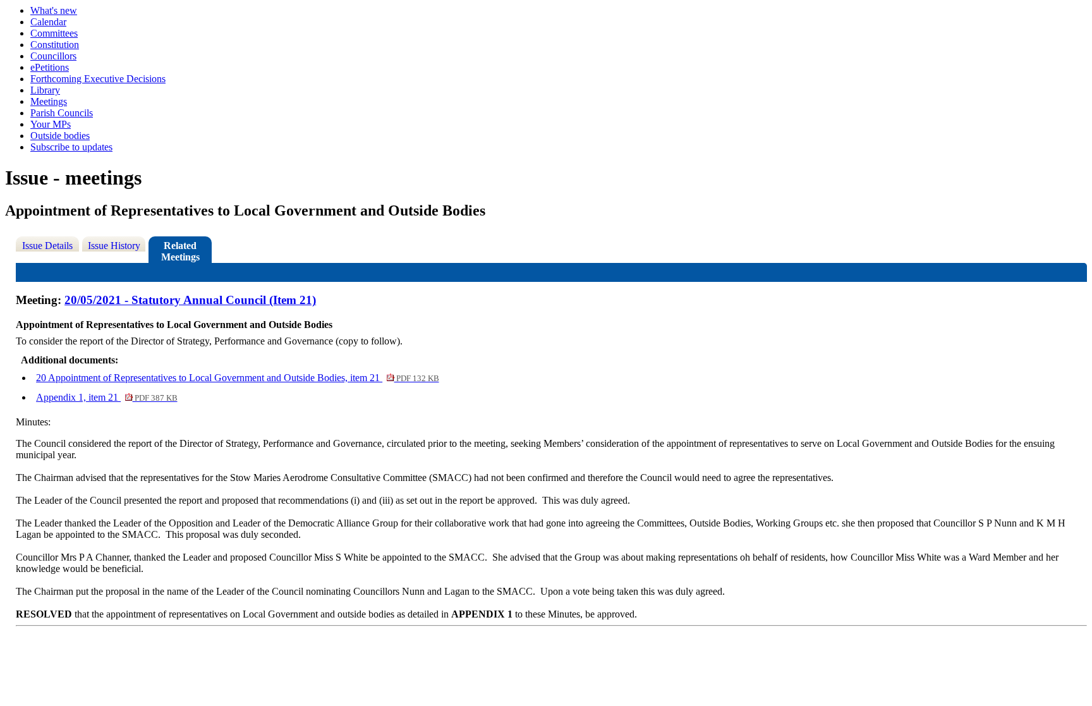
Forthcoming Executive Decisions (98, 78)
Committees (54, 33)
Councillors (53, 56)
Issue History (114, 245)
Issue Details (47, 245)
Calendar (48, 21)
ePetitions (49, 67)
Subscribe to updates (71, 147)
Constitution (54, 44)
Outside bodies (60, 135)
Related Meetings (180, 251)
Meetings (48, 101)
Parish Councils (61, 112)
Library (45, 90)
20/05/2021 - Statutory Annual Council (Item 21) (190, 300)
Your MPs (50, 124)
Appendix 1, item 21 (106, 397)
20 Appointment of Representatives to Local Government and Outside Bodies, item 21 (237, 377)
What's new (53, 10)
